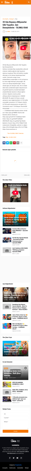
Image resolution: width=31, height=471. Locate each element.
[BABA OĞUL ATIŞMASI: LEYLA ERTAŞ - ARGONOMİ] (7, 392)
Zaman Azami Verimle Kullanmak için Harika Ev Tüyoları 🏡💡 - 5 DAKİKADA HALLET (15, 219)
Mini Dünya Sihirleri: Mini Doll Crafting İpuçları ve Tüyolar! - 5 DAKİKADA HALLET (15, 349)
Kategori (11, 19)
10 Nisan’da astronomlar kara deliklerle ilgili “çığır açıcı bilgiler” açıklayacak (19, 398)
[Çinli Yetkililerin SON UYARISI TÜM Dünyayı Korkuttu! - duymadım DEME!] (7, 250)
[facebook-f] (9, 457)
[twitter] (13, 457)
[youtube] (17, 457)
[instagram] (21, 457)
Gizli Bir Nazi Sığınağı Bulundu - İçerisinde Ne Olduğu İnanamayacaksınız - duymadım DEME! (20, 240)
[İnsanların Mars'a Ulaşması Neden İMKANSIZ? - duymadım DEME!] (7, 231)
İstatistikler (20, 468)
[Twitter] (7, 142)
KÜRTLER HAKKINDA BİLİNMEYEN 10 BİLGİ (17, 383)
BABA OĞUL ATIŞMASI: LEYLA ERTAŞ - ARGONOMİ (20, 390)
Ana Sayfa (5, 19)
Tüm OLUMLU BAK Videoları (15, 133)
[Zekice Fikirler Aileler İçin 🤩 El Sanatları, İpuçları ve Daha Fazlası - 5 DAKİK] (7, 317)
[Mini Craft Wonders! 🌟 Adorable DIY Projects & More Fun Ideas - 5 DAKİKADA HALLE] (7, 326)
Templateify (18, 465)
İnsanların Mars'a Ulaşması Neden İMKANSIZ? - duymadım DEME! (20, 230)
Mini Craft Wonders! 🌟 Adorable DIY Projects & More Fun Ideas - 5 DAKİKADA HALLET (19, 326)
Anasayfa (4, 468)
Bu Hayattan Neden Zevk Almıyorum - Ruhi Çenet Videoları (12, 373)
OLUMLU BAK (12, 137)
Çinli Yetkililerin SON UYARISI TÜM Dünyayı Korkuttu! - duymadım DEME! (20, 249)
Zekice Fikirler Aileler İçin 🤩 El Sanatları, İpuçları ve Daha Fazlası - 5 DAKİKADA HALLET (20, 316)
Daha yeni (4, 175)
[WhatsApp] (10, 142)
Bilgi (16, 19)
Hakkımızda (12, 468)
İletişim (27, 468)
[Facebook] (4, 142)
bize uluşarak (20, 451)
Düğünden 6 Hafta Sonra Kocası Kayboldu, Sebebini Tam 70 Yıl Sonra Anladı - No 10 (15, 295)
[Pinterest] (14, 142)
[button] (2, 2)
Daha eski (26, 175)
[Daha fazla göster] (21, 142)
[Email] (17, 142)
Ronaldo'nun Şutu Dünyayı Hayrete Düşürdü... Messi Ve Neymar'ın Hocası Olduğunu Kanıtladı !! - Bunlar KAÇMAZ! (19, 307)
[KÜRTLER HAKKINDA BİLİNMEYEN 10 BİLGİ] (7, 384)
